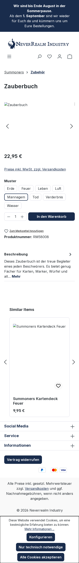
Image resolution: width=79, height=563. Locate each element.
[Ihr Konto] (60, 56)
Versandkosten (37, 488)
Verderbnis (54, 197)
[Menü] (9, 56)
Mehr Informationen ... (39, 529)
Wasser (13, 206)
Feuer (26, 188)
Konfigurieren (40, 537)
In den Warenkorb (51, 216)
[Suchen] (39, 56)
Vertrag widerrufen (23, 460)
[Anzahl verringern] (8, 216)
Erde (10, 188)
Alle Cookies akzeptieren (41, 557)
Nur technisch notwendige (41, 547)
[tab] (38, 265)
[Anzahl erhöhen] (22, 216)
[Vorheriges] (7, 126)
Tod (35, 197)
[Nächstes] (71, 126)
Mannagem (16, 197)
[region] (39, 125)
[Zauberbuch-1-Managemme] (39, 125)
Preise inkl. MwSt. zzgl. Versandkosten (35, 169)
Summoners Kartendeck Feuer (35, 400)
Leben (43, 188)
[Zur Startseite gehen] (39, 43)
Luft (58, 188)
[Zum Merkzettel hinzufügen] (58, 386)
